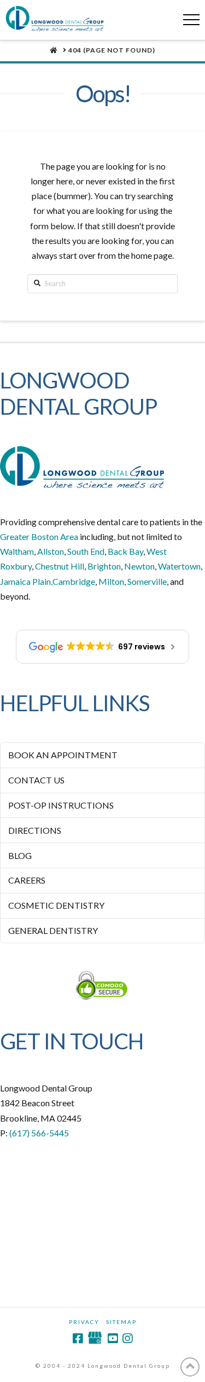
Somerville (147, 581)
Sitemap (121, 1322)
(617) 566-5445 (39, 1133)
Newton (139, 566)
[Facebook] (78, 1338)
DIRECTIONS (34, 830)
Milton (111, 581)
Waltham (17, 551)
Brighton (104, 566)
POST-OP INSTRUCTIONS (61, 805)
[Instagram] (127, 1338)
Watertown (179, 566)
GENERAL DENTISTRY (53, 930)
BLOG (20, 855)
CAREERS (26, 880)
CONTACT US (36, 780)
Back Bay (125, 551)
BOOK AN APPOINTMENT (63, 755)
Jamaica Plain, (26, 581)
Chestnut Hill (59, 566)
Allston (50, 551)
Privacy (84, 1322)
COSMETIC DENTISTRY (56, 905)
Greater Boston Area (39, 536)
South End (85, 551)
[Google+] (94, 1338)
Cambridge (73, 581)
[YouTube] (113, 1338)
